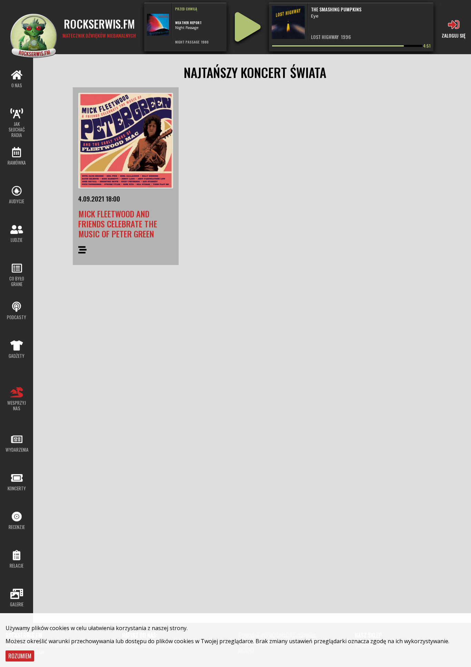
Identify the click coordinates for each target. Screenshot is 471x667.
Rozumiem (19, 656)
